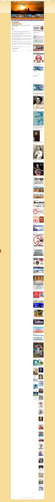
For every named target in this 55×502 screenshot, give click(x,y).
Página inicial (22, 50)
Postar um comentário (14, 49)
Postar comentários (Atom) (15, 51)
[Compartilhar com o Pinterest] (21, 46)
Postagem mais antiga (29, 50)
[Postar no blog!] (19, 46)
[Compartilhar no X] (20, 46)
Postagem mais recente (14, 50)
